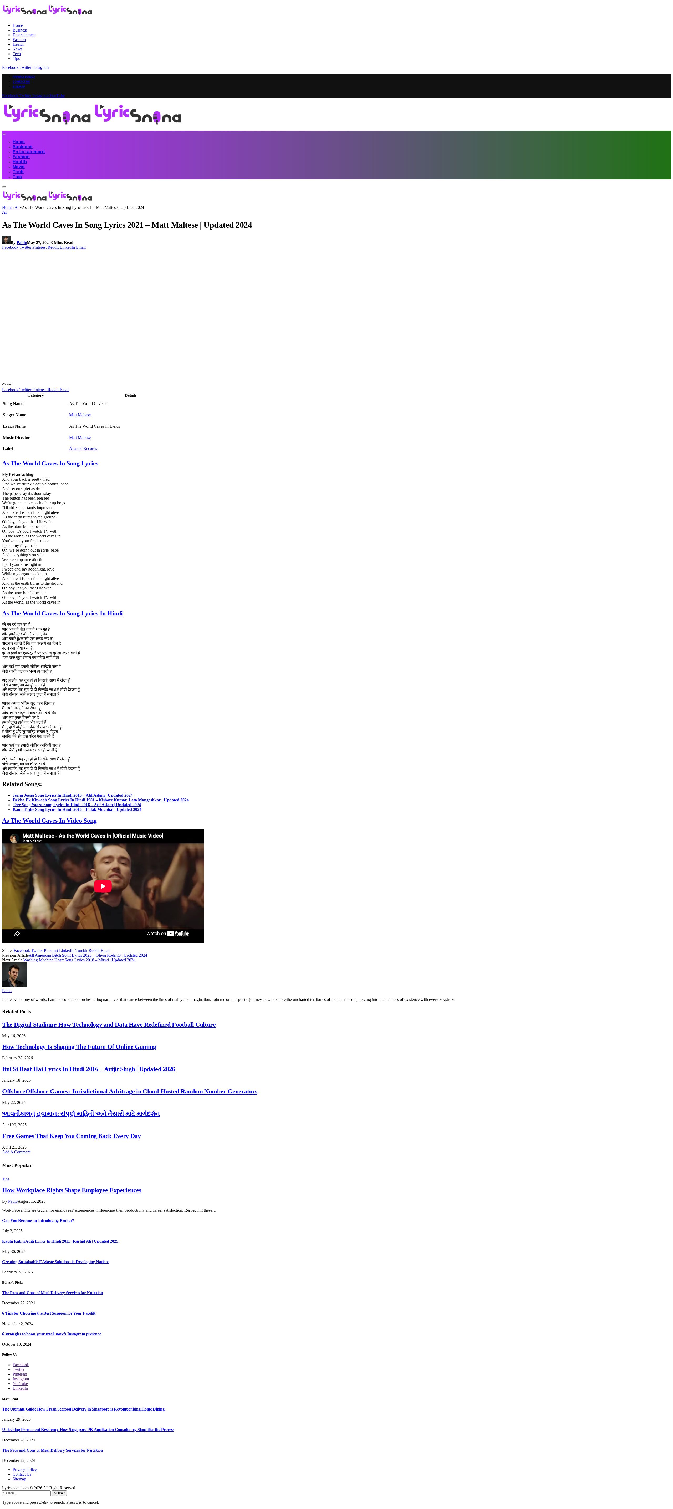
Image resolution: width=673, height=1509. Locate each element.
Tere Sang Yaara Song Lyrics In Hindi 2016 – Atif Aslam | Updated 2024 (77, 804)
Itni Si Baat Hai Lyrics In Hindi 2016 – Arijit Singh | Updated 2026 (88, 1069)
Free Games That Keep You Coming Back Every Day (71, 1136)
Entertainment (24, 35)
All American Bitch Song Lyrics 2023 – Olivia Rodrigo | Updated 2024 (88, 955)
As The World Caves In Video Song (49, 820)
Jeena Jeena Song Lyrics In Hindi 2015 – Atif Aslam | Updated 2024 (73, 795)
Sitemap (19, 86)
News (17, 49)
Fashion (19, 39)
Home (18, 25)
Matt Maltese (80, 415)
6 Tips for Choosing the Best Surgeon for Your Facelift (48, 1313)
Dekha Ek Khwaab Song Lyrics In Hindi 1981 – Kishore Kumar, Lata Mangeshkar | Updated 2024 (101, 800)
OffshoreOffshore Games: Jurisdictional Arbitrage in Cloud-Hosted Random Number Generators (129, 1091)
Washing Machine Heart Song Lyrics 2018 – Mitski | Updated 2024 (79, 960)
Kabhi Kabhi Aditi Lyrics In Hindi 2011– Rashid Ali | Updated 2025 (60, 1241)
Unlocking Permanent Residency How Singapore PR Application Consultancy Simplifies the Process (88, 1429)
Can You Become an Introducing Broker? (38, 1220)
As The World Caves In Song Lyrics (50, 463)
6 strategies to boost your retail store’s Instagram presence (51, 1334)
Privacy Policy (24, 76)
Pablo (22, 242)
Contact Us (21, 81)
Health (18, 44)
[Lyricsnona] (92, 128)
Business (20, 30)
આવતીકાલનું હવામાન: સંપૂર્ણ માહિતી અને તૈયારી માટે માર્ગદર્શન (81, 1113)
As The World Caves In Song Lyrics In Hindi (62, 613)
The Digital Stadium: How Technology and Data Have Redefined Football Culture (109, 1024)
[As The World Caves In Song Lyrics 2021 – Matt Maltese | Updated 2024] (103, 380)
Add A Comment (16, 1152)
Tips (16, 58)
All (4, 212)
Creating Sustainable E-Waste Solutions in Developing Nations (55, 1261)
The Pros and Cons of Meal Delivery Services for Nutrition (52, 1292)
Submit (59, 1493)
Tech (17, 53)
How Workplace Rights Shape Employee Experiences (71, 1190)
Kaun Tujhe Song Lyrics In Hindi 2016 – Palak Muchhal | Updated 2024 (77, 809)
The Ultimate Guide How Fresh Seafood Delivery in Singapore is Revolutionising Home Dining (83, 1409)
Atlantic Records (83, 448)
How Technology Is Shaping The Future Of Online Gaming (79, 1046)
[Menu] (4, 134)
